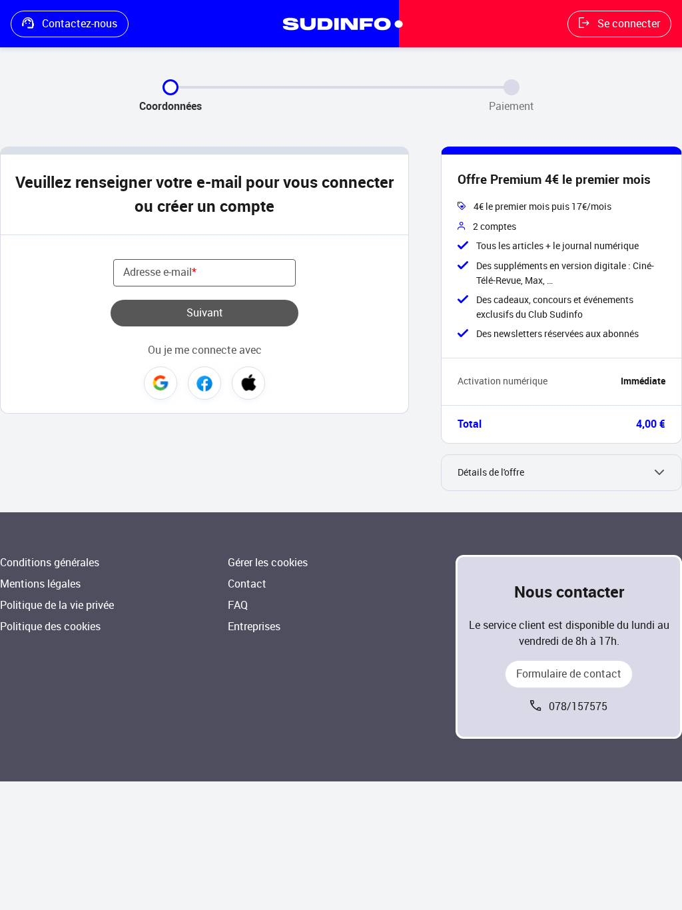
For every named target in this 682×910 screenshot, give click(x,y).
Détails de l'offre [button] (491, 472)
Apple (248, 383)
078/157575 (578, 706)
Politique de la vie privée (57, 605)
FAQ (238, 605)
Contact (247, 584)
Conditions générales (49, 562)
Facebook (204, 383)
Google (160, 383)
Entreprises (254, 626)
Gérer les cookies (268, 562)
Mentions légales (40, 584)
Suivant (204, 312)
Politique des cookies (50, 626)
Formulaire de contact (568, 674)
